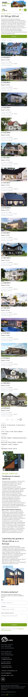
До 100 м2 (3, 425)
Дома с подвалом (18, 431)
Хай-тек (15, 448)
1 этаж (2, 431)
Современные (4, 448)
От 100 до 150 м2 (11, 425)
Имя (2, 600)
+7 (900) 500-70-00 (6, 667)
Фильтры (14, 36)
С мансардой (4, 433)
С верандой (4, 444)
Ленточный (3, 437)
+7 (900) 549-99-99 (6, 659)
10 (18, 419)
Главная (3, 13)
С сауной (9, 444)
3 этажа (11, 431)
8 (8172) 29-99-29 (6, 663)
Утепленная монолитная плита (19, 437)
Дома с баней (4, 442)
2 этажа (7, 431)
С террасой (15, 444)
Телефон (3, 606)
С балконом (19, 442)
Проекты (8, 13)
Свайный (9, 437)
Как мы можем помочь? (7, 613)
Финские (10, 448)
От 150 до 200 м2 (20, 425)
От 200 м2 (3, 427)
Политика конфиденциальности (8, 691)
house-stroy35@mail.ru (6, 673)
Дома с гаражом (12, 442)
